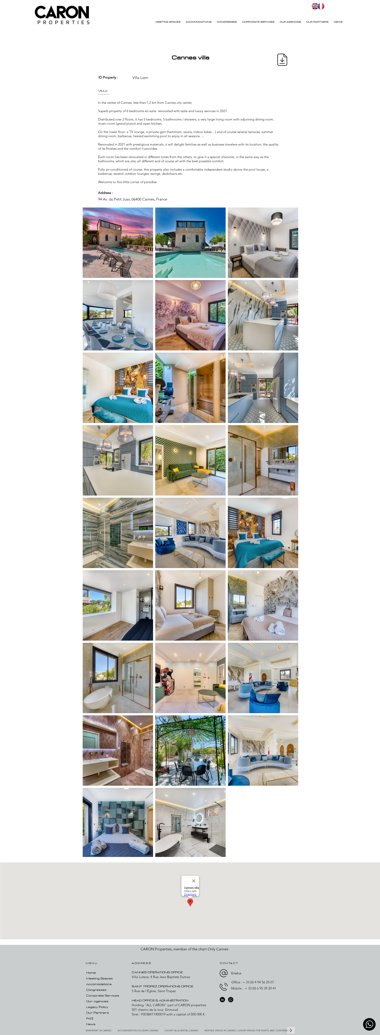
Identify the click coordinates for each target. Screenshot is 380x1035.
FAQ (89, 1018)
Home (91, 972)
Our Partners (97, 1012)
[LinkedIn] (222, 999)
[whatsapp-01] (369, 1024)
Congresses (96, 989)
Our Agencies (97, 1001)
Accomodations (99, 984)
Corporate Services (102, 995)
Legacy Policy (97, 1006)
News (90, 1024)
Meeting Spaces (99, 978)
